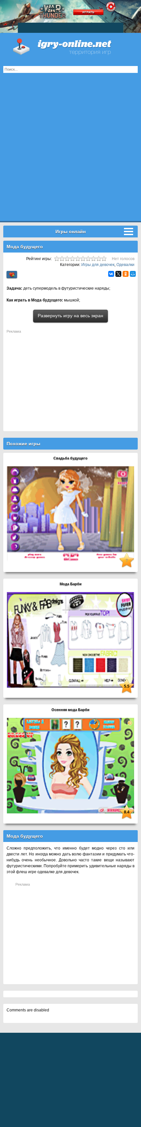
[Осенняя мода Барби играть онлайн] (70, 765)
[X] (118, 274)
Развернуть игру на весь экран (70, 315)
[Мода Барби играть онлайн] (70, 639)
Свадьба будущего (70, 458)
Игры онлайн (70, 46)
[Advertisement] (70, 150)
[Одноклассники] (126, 274)
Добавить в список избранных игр (12, 274)
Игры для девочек (97, 264)
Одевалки (125, 264)
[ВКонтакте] (111, 274)
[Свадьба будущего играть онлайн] (70, 514)
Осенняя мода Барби (70, 710)
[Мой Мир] (133, 274)
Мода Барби (71, 584)
